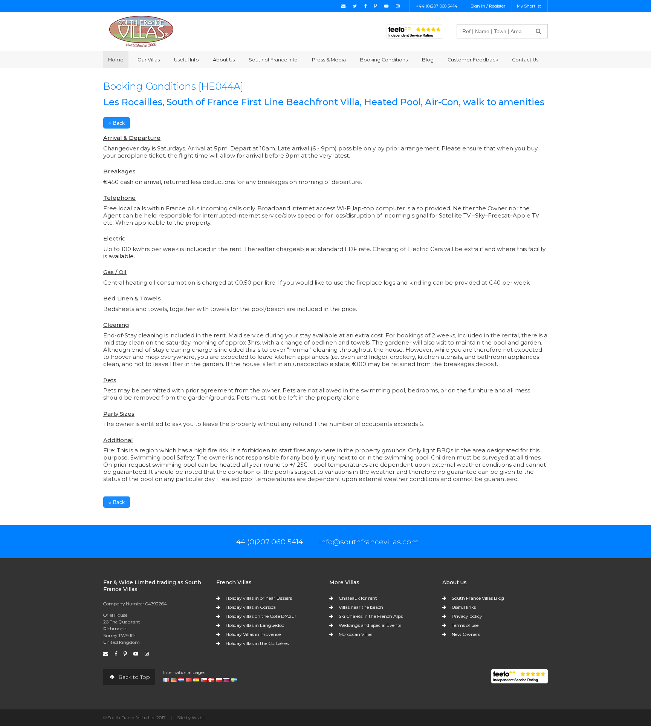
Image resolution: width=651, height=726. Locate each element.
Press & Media (329, 60)
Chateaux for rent (358, 598)
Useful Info (186, 60)
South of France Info (273, 60)
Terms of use (465, 625)
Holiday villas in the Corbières (257, 643)
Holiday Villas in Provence (253, 634)
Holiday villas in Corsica (251, 607)
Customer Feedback (473, 60)
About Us (224, 60)
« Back (116, 123)
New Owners (466, 634)
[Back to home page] (141, 31)
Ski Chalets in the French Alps (371, 616)
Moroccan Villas (355, 634)
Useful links (464, 607)
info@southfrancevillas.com (369, 541)
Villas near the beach (361, 607)
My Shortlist (529, 6)
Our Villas (149, 60)
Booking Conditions (384, 60)
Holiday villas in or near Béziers (259, 598)
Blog (428, 60)
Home (116, 60)
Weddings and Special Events (370, 625)
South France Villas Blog (478, 598)
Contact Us (525, 60)
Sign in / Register (488, 6)
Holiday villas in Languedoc (255, 625)
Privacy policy (467, 616)
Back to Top (133, 677)
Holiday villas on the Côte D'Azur (261, 616)
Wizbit (198, 717)
